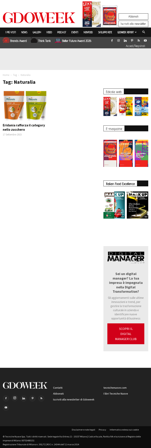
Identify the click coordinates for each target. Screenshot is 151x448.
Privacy (102, 429)
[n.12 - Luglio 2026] (92, 15)
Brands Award (18, 41)
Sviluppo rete (105, 32)
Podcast (61, 32)
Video (49, 32)
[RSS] (139, 39)
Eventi (75, 32)
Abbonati (133, 16)
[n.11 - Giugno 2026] (126, 107)
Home (6, 75)
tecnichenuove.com (115, 387)
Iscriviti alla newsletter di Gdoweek (73, 399)
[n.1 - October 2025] (114, 205)
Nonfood (88, 32)
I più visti (11, 32)
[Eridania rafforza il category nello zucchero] (25, 105)
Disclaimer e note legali (83, 429)
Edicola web (114, 92)
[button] (143, 32)
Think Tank (44, 41)
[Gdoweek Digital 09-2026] (141, 151)
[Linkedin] (125, 39)
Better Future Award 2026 (76, 41)
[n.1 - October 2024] (137, 205)
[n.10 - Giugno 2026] (141, 107)
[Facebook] (112, 39)
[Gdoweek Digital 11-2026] (109, 21)
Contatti (58, 387)
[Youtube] (145, 39)
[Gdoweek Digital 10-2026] (126, 151)
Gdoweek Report (126, 32)
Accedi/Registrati (135, 46)
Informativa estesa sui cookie (124, 429)
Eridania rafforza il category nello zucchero (24, 127)
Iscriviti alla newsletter (133, 24)
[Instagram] (119, 39)
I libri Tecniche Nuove (115, 393)
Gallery (37, 32)
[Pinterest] (132, 39)
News (24, 32)
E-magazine (114, 129)
